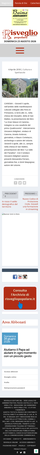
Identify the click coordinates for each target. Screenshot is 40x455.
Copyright (31, 446)
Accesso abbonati (11, 372)
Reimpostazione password (14, 388)
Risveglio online (10, 377)
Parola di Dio (21, 3)
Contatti (17, 439)
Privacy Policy (20, 449)
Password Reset (10, 446)
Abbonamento (29, 439)
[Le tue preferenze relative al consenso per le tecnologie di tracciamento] (36, 451)
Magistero (6, 3)
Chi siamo (7, 439)
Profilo (6, 382)
